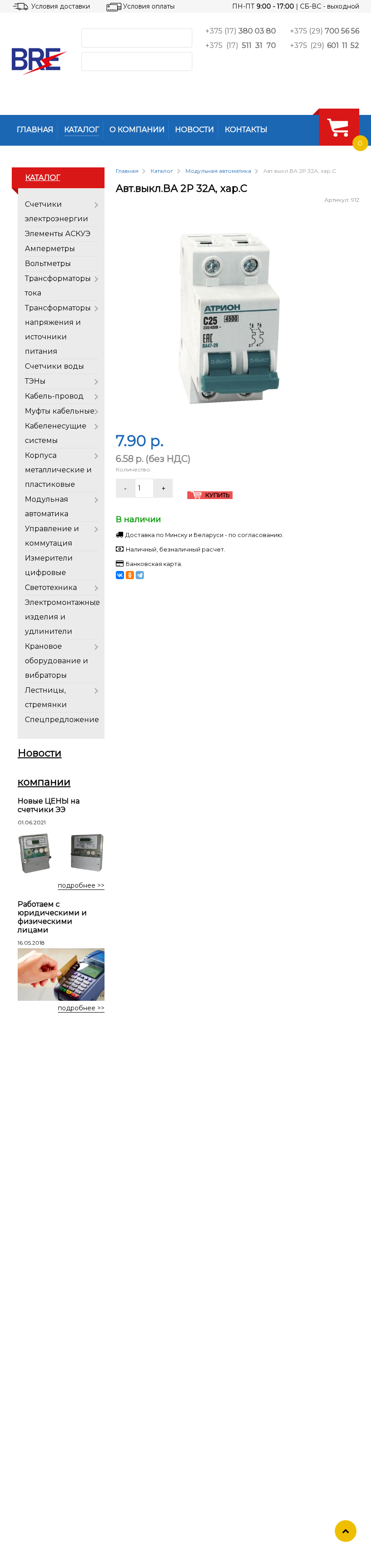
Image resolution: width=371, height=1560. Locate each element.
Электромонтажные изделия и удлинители (62, 617)
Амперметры (50, 248)
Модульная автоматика (46, 506)
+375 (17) (240, 31)
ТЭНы (35, 381)
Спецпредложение (62, 719)
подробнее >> (81, 885)
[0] (337, 127)
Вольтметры (48, 263)
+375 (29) (324, 31)
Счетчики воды (54, 366)
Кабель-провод (54, 396)
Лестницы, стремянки (46, 697)
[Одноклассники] (130, 575)
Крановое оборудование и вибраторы (56, 661)
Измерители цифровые (49, 565)
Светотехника (51, 587)
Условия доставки (60, 6)
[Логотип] (39, 61)
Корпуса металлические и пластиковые (58, 470)
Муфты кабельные (60, 411)
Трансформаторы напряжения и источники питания (58, 330)
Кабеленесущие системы (55, 433)
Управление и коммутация (52, 535)
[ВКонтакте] (120, 575)
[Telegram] (140, 575)
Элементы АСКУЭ (57, 233)
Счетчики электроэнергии (56, 211)
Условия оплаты (149, 6)
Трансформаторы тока (58, 285)
